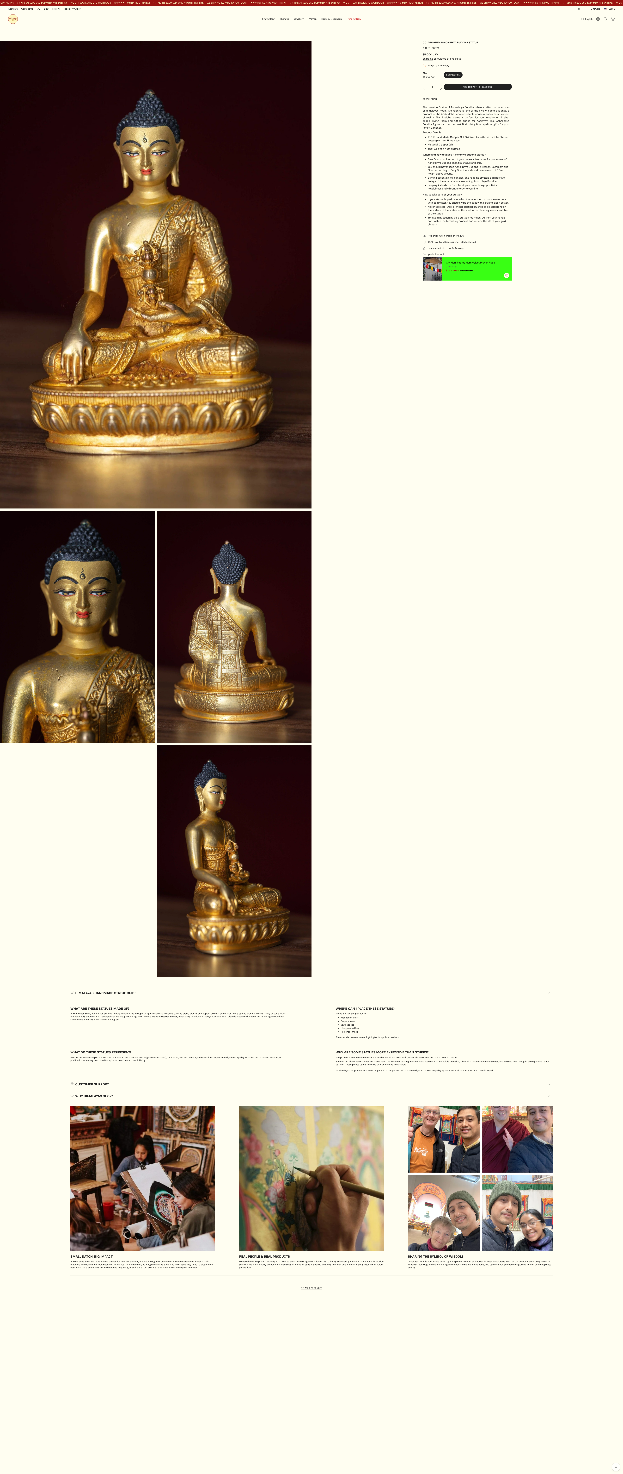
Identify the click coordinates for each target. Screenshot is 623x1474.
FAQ (39, 8)
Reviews (56, 8)
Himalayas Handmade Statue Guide (105, 993)
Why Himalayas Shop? (94, 1096)
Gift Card (595, 8)
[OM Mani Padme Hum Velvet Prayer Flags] (432, 269)
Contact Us (27, 8)
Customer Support (92, 1084)
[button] (269, 19)
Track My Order (72, 8)
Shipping (428, 58)
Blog (46, 8)
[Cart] (613, 19)
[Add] (506, 275)
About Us (13, 8)
